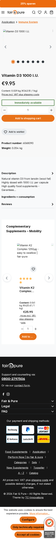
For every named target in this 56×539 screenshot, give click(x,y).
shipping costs (39, 480)
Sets (34, 462)
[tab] (28, 181)
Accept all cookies (28, 534)
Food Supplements (16, 451)
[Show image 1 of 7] (13, 62)
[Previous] (5, 47)
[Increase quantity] (51, 110)
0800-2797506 (13, 379)
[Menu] (3, 12)
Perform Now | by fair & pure (25, 457)
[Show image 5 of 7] (33, 62)
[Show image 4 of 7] (28, 62)
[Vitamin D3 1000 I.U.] (28, 47)
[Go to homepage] (18, 12)
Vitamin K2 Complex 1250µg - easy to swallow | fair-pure (26, 289)
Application (39, 451)
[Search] (34, 12)
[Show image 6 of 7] (38, 62)
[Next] (50, 47)
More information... (39, 513)
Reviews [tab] (7, 204)
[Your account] (46, 12)
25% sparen (28, 3)
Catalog (33, 473)
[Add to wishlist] (33, 269)
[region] (28, 47)
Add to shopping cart (28, 118)
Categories (20, 462)
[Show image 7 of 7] (43, 62)
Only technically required (28, 527)
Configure (28, 519)
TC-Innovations (34, 497)
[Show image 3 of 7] (23, 62)
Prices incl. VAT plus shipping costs (20, 94)
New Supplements (17, 467)
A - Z (21, 473)
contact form (22, 385)
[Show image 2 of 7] (18, 62)
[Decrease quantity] (4, 110)
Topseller (38, 467)
